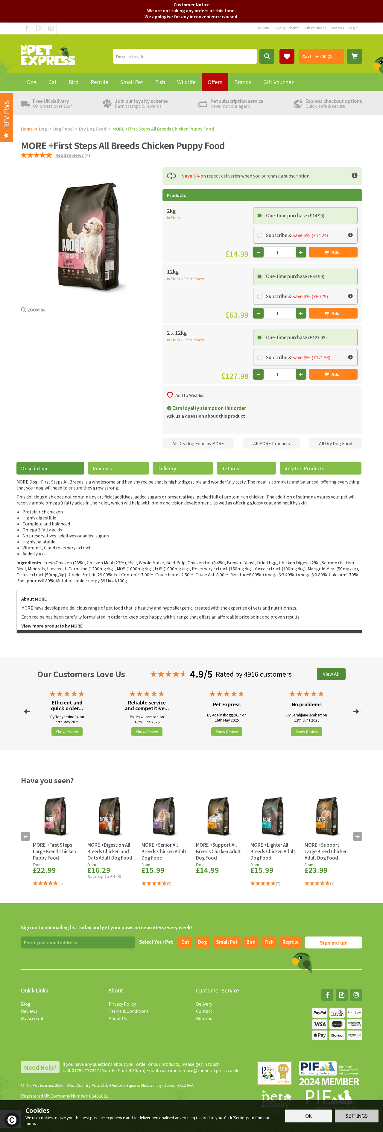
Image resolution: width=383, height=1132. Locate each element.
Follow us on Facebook (27, 28)
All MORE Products (271, 443)
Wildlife (186, 82)
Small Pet (131, 82)
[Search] (266, 56)
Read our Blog (39, 28)
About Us (118, 1018)
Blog (26, 1004)
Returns (230, 468)
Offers (215, 82)
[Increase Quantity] (301, 252)
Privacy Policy (122, 1004)
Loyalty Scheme (286, 27)
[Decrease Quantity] (258, 252)
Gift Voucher (278, 82)
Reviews (29, 1011)
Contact (204, 1011)
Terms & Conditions (129, 1011)
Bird (251, 942)
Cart (306, 56)
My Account (32, 1018)
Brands (242, 82)
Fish (269, 942)
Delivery (166, 468)
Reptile (290, 942)
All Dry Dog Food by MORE (198, 443)
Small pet (227, 942)
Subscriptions (315, 27)
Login (353, 27)
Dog (202, 942)
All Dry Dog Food (335, 443)
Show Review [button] (67, 731)
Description (34, 468)
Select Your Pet (156, 942)
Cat (185, 942)
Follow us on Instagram (51, 28)
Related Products (304, 468)
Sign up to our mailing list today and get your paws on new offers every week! (106, 927)
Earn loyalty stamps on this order (208, 408)
